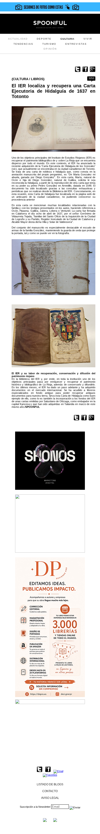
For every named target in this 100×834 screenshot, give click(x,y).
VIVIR (87, 38)
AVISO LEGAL (50, 798)
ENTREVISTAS (76, 44)
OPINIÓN (50, 49)
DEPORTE (44, 38)
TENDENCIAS (23, 44)
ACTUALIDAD (18, 38)
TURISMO (49, 44)
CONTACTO (50, 791)
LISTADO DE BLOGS (50, 784)
